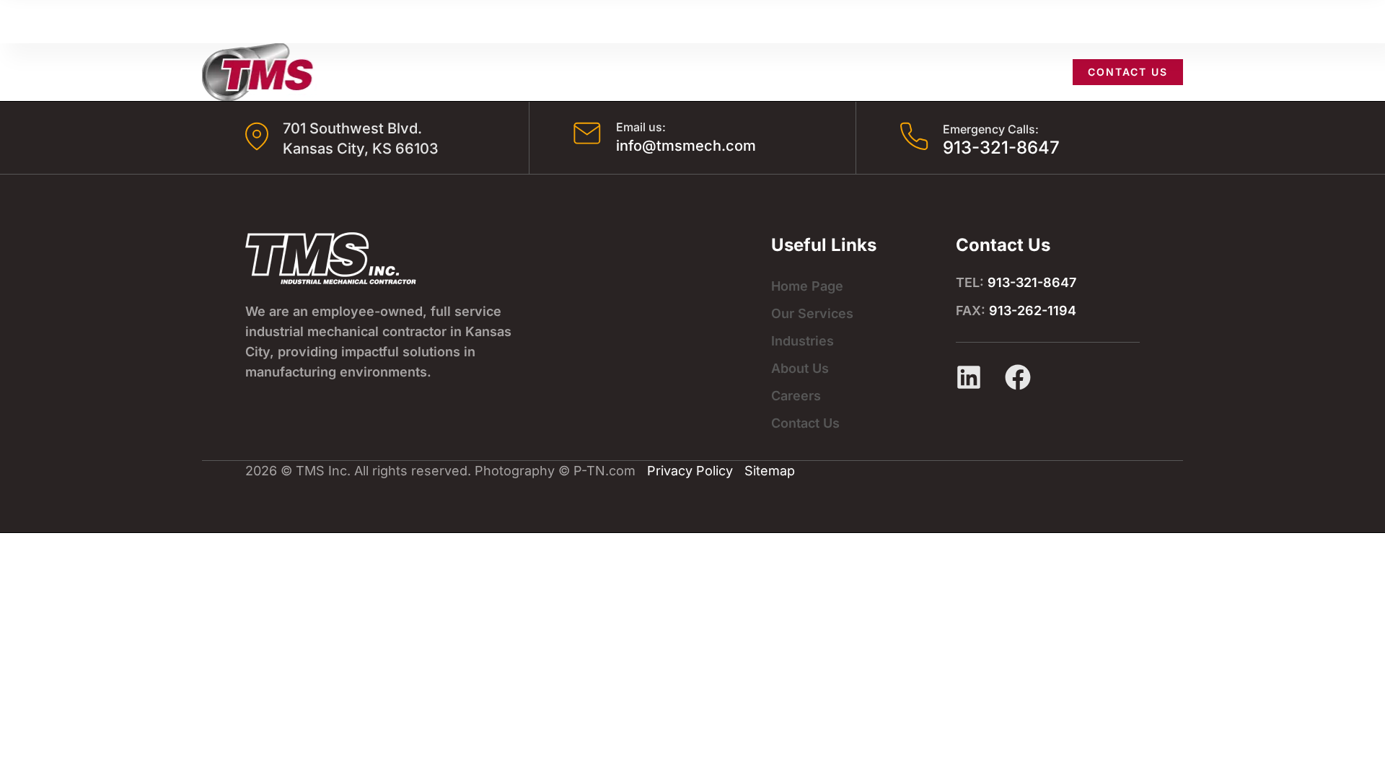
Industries (850, 72)
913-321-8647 (1001, 147)
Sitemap (769, 470)
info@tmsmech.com (686, 145)
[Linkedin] (969, 377)
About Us (940, 72)
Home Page (807, 286)
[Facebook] (1018, 377)
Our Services (746, 72)
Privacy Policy (690, 470)
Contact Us (805, 423)
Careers (1022, 72)
